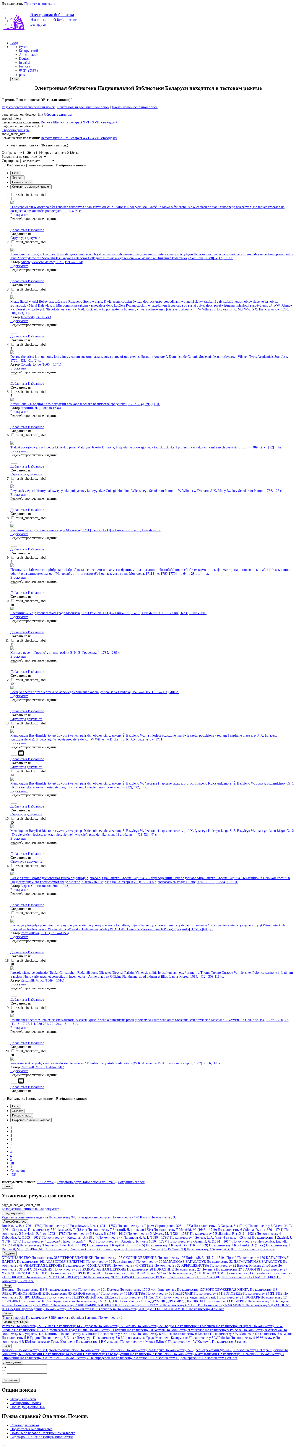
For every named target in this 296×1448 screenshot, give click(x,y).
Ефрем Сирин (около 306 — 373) (45, 886)
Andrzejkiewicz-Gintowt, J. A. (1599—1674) (52, 262)
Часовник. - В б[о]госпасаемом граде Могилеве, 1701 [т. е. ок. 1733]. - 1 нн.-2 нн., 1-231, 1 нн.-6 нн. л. (85, 530)
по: (4, 1371)
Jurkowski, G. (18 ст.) (36, 317)
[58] (13, 1174)
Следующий (19, 1170)
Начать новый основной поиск (135, 107)
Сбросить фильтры (58, 114)
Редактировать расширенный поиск (28, 107)
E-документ (19, 215)
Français (25, 66)
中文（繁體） (29, 70)
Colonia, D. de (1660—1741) (41, 364)
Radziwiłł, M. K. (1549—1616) (42, 980)
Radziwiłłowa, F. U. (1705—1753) (45, 933)
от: (4, 1366)
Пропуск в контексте (39, 3)
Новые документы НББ (27, 1407)
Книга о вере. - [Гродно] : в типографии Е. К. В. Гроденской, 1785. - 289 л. (65, 652)
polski (23, 75)
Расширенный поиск (25, 1403)
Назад (7, 1186)
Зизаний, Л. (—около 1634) (41, 408)
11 (12, 1167)
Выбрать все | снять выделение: (30, 165)
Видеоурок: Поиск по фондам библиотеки (41, 1437)
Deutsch (24, 58)
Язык (15, 79)
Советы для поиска (24, 1425)
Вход (14, 43)
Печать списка (21, 182)
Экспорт (17, 177)
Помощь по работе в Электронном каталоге (42, 1433)
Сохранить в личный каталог (31, 186)
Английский (28, 54)
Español (24, 62)
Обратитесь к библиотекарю (31, 1429)
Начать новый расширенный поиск (83, 107)
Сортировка (11, 161)
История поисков (23, 1399)
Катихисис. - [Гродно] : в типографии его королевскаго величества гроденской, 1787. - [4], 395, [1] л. (85, 404)
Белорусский (28, 51)
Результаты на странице (19, 156)
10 (12, 1163)
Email (15, 173)
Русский (25, 47)
